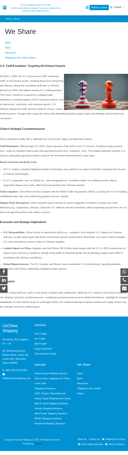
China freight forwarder (91, 444)
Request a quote (99, 7)
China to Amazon (116, 444)
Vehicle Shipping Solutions (48, 408)
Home (9, 18)
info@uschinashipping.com (16, 378)
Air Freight (40, 338)
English (117, 7)
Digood (38, 443)
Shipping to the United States (20, 57)
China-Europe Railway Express (50, 373)
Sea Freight (40, 333)
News (17, 18)
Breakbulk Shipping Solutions (49, 423)
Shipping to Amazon (45, 388)
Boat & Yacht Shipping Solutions (51, 403)
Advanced (10, 52)
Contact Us (94, 439)
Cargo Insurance (43, 348)
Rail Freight (40, 343)
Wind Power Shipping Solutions (50, 413)
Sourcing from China (45, 353)
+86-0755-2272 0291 (16, 370)
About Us (82, 439)
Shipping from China (114, 439)
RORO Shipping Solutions (48, 418)
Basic (8, 47)
